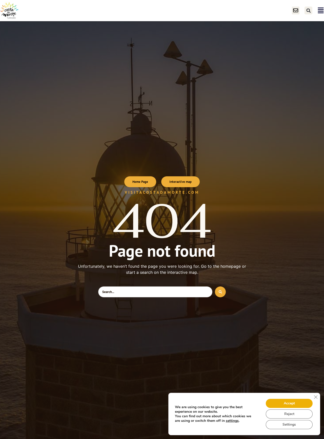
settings (232, 421)
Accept (289, 403)
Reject (289, 413)
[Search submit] (220, 291)
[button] (308, 10)
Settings (289, 424)
